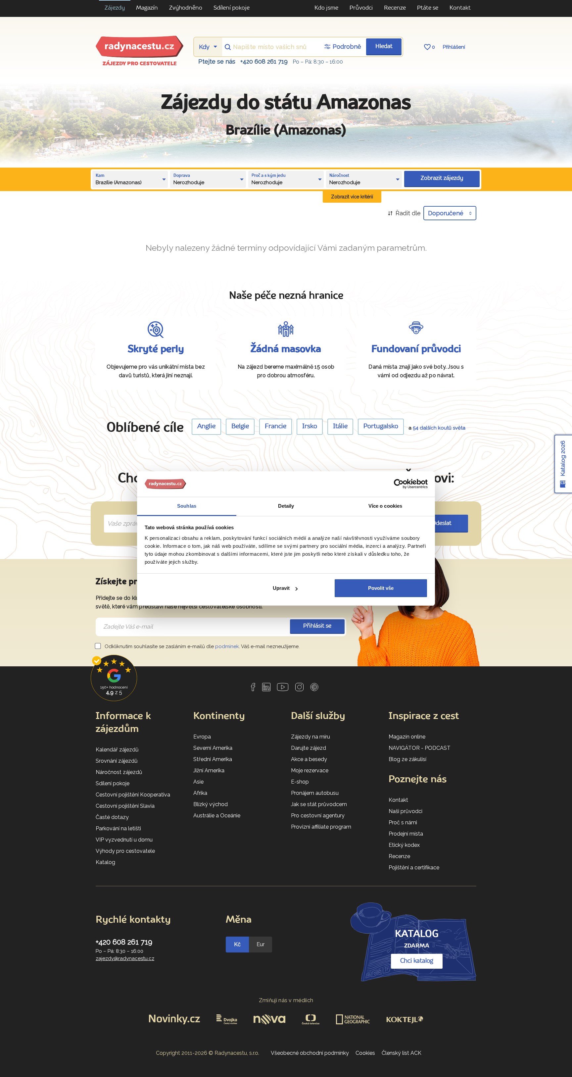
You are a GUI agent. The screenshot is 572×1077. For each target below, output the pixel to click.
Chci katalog (416, 961)
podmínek (227, 646)
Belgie (240, 426)
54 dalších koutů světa (439, 428)
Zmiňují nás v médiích (286, 1000)
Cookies (365, 1053)
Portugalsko (380, 426)
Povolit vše (381, 588)
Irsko (309, 426)
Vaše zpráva (122, 516)
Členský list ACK (401, 1053)
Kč (237, 944)
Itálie (340, 426)
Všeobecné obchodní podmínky (310, 1053)
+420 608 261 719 (264, 61)
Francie (275, 426)
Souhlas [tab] (186, 506)
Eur (260, 944)
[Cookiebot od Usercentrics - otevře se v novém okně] (399, 484)
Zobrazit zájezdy (442, 178)
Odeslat (442, 523)
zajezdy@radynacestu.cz (125, 958)
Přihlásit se (317, 626)
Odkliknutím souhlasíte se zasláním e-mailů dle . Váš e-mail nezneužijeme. (201, 646)
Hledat (384, 46)
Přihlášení (454, 47)
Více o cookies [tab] (385, 506)
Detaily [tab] (286, 506)
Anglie (206, 426)
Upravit (281, 588)
